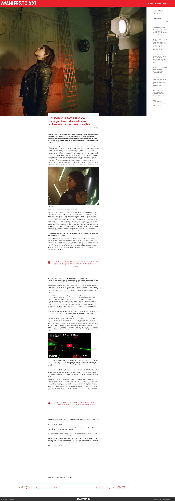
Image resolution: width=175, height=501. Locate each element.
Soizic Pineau (156, 68)
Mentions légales (157, 101)
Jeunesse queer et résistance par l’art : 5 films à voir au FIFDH (159, 93)
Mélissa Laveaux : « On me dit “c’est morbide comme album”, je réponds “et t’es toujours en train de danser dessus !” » (159, 45)
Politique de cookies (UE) (159, 103)
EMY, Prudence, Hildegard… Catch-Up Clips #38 (110, 488)
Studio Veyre (171, 499)
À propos (155, 100)
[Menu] (173, 3)
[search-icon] (169, 3)
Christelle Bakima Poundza (157, 40)
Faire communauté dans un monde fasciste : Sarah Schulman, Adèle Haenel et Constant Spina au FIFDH (160, 82)
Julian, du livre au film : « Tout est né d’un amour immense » (159, 71)
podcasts (158, 3)
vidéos (165, 3)
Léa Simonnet (52, 115)
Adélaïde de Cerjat (26, 486)
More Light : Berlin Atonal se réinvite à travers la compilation (39, 488)
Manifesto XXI (121, 486)
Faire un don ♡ (157, 105)
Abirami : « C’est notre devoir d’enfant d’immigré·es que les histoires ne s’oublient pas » (159, 59)
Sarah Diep (155, 54)
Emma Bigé (155, 29)
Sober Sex (84, 362)
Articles (95, 127)
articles (150, 3)
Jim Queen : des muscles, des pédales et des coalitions (160, 32)
